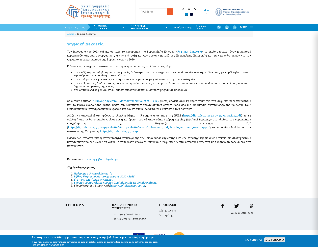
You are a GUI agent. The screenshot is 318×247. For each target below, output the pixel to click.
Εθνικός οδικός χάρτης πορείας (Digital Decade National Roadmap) (115, 182)
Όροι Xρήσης (166, 215)
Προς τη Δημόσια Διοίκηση (126, 214)
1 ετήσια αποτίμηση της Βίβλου (93, 179)
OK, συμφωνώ (253, 239)
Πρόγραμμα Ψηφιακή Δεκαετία (93, 173)
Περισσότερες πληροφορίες (48, 244)
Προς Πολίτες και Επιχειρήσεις (129, 218)
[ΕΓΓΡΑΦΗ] (235, 27)
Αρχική (71, 33)
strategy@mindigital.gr (102, 159)
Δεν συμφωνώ (274, 239)
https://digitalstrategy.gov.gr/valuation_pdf (212, 115)
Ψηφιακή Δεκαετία (189, 51)
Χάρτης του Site (167, 210)
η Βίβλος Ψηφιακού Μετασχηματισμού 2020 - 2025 (126, 101)
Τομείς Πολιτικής (183, 27)
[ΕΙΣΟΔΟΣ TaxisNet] (227, 27)
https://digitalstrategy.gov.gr (119, 131)
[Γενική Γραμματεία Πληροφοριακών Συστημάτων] (222, 207)
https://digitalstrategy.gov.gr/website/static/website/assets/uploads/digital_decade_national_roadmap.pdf (139, 127)
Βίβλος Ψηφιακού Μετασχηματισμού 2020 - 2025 (104, 176)
